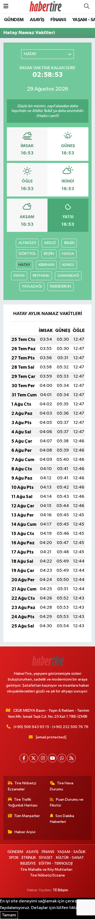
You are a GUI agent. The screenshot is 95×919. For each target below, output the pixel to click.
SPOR (13, 858)
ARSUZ (50, 243)
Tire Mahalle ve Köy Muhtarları (46, 869)
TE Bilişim (60, 890)
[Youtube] (52, 758)
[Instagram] (43, 758)
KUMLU (68, 265)
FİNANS (58, 19)
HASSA (68, 254)
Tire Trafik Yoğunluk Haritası (22, 802)
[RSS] (71, 758)
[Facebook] (24, 758)
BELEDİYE (28, 863)
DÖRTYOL (27, 254)
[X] (33, 758)
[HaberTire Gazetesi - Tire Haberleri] (45, 6)
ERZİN (49, 254)
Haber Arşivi (25, 832)
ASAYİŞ (37, 19)
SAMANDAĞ (68, 276)
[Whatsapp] (62, 758)
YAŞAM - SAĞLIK (71, 852)
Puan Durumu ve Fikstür (67, 802)
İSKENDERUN (60, 286)
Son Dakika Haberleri (62, 819)
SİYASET (46, 858)
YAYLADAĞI (32, 286)
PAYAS (19, 276)
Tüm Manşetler (27, 816)
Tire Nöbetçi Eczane (47, 875)
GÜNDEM (13, 19)
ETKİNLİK (29, 858)
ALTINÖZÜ (27, 243)
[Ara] (87, 6)
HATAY (24, 265)
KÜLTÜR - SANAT (70, 858)
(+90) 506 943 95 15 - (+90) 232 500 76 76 (50, 727)
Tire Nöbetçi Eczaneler (22, 786)
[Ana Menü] (5, 6)
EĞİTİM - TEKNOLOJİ (56, 863)
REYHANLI (41, 276)
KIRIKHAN (46, 265)
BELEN (69, 243)
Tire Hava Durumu (62, 786)
